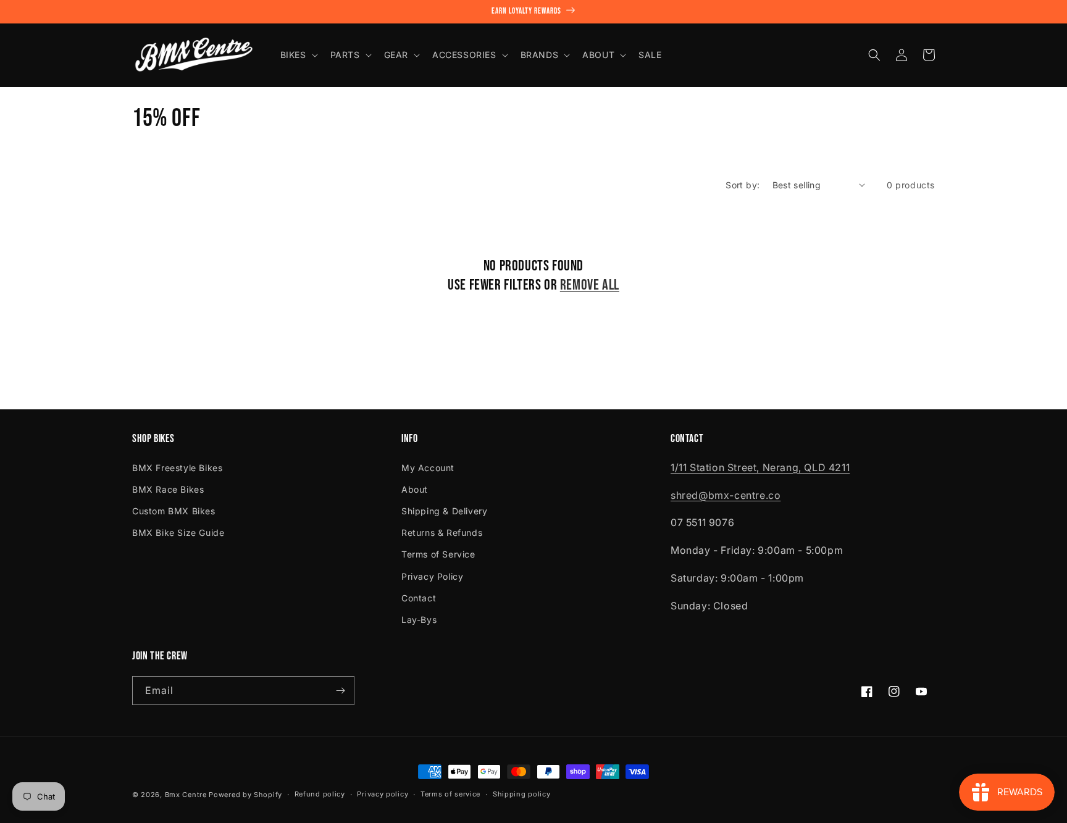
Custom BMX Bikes (173, 511)
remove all (589, 285)
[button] (298, 55)
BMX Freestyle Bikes (177, 467)
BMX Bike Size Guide (178, 532)
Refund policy (320, 794)
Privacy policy (382, 794)
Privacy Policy (432, 576)
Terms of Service (438, 554)
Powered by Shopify (245, 794)
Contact (418, 598)
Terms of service (450, 794)
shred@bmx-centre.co (725, 495)
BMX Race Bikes (168, 489)
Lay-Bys (419, 619)
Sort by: (742, 185)
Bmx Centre (186, 794)
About (414, 489)
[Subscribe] (340, 690)
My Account (427, 467)
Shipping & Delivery (444, 511)
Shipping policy (522, 794)
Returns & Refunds (441, 532)
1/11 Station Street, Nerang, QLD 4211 (760, 467)
